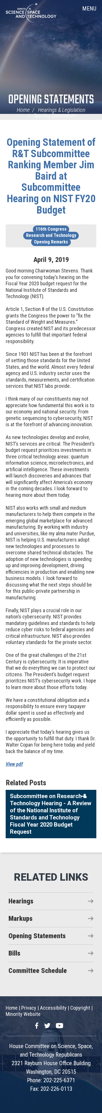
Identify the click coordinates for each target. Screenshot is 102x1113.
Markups (20, 919)
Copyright (80, 1008)
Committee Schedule (37, 971)
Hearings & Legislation (61, 109)
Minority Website (23, 1014)
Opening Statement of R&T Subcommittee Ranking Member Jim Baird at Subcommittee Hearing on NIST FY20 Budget (51, 176)
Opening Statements (51, 100)
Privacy (28, 1008)
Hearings (20, 901)
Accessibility (53, 1008)
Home (23, 109)
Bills (14, 953)
